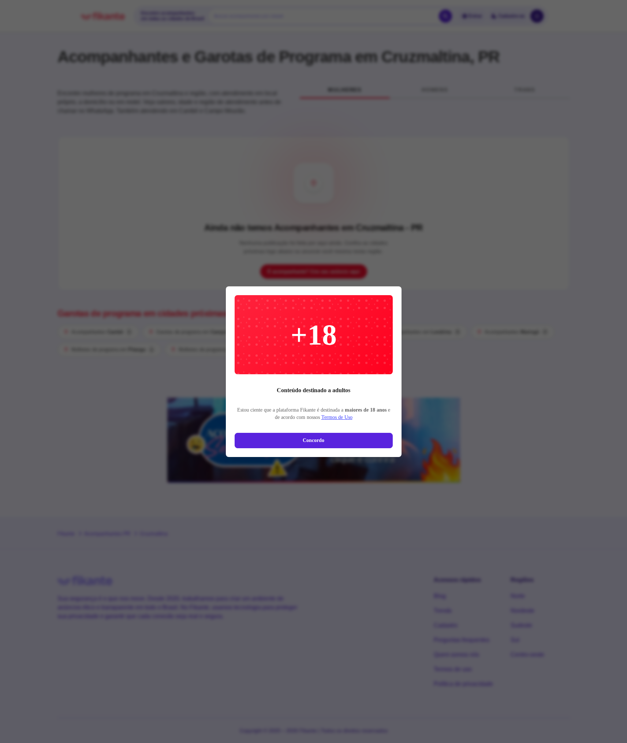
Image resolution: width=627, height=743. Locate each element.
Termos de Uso (336, 417)
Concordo (313, 440)
